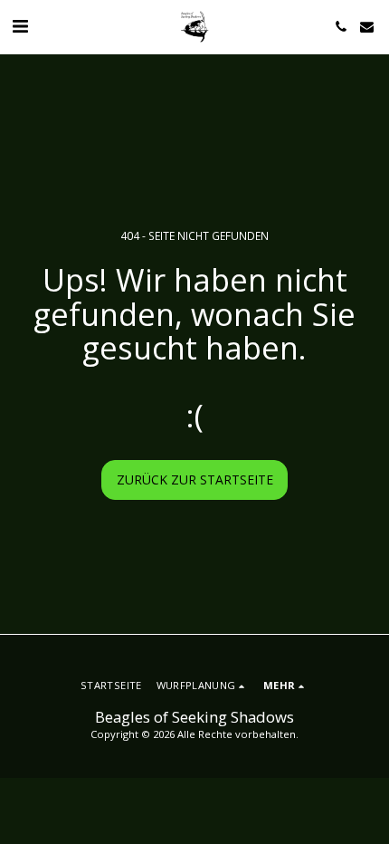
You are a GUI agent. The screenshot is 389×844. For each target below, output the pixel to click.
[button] (20, 25)
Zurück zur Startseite (195, 479)
